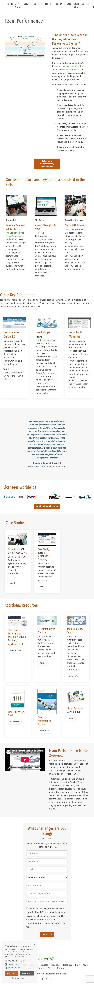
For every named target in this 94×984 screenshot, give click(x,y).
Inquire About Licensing (47, 506)
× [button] (34, 944)
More (42, 663)
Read (12, 583)
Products (48, 4)
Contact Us (47, 934)
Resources (60, 4)
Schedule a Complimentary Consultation (47, 164)
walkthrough (11, 372)
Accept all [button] (11, 973)
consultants (74, 229)
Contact (85, 4)
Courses (38, 4)
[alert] (19, 962)
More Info (73, 676)
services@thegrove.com (49, 843)
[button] (19, 978)
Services (28, 4)
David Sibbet (77, 5)
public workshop (46, 340)
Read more (20, 956)
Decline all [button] (27, 973)
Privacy (60, 968)
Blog (69, 4)
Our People (18, 5)
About (10, 4)
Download (14, 722)
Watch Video (15, 650)
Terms (51, 968)
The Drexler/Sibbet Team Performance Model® (15, 236)
